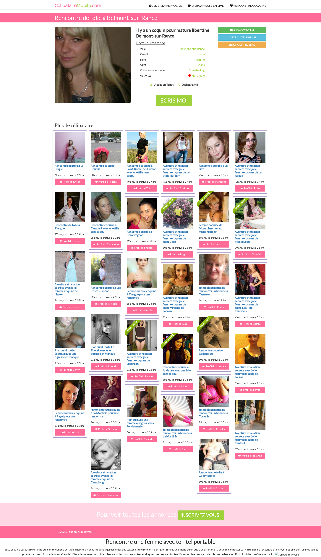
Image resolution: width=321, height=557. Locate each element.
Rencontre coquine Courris (102, 167)
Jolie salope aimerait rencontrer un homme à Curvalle (213, 413)
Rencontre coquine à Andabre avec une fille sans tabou (177, 370)
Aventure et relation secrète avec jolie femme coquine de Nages (67, 289)
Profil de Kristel (71, 307)
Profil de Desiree (179, 188)
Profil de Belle (251, 188)
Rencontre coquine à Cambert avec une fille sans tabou (105, 228)
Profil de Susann (107, 429)
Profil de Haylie (251, 389)
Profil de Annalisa (215, 366)
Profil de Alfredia (107, 303)
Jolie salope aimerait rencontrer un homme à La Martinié (177, 433)
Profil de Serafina (215, 488)
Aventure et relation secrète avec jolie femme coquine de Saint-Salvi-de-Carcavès (247, 304)
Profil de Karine (71, 241)
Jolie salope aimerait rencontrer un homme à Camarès (213, 291)
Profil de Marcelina (215, 181)
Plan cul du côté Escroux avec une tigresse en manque (67, 353)
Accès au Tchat (164, 84)
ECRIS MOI (174, 100)
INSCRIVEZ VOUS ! (201, 515)
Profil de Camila (251, 323)
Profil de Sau (179, 449)
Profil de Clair (179, 323)
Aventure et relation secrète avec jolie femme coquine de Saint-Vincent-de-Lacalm (175, 304)
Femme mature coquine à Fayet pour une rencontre (69, 416)
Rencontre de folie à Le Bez (213, 167)
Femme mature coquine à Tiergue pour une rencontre (141, 294)
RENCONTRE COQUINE (249, 5)
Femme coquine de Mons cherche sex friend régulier (210, 228)
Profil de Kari (71, 432)
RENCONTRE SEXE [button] (243, 44)
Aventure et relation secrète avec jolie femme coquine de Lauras (247, 372)
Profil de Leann (179, 386)
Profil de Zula (143, 188)
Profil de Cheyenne (107, 244)
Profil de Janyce (143, 376)
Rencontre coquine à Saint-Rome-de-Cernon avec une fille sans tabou (141, 170)
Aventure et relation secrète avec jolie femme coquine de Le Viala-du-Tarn (176, 170)
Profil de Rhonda (107, 366)
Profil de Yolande (143, 439)
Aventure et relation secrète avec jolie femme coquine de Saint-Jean (175, 236)
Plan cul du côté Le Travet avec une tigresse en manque (103, 350)
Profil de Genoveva (107, 495)
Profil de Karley (215, 307)
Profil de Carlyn (71, 369)
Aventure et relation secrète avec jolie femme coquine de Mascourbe (247, 236)
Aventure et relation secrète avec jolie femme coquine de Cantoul (247, 438)
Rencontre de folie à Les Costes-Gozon (106, 289)
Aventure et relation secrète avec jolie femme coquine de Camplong (103, 477)
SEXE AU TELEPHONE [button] (243, 37)
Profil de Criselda (215, 429)
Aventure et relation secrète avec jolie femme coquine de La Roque (248, 170)
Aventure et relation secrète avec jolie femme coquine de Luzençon (139, 358)
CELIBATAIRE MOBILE (166, 5)
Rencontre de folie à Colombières (211, 473)
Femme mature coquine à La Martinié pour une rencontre (105, 413)
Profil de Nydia (143, 310)
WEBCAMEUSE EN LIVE (207, 5)
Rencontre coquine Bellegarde (211, 351)
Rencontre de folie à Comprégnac (139, 233)
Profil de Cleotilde (251, 254)
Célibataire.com (78, 5)
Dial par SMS (190, 84)
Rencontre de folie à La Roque (69, 167)
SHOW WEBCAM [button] (243, 30)
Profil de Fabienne (251, 455)
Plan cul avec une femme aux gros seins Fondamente (140, 423)
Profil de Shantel (143, 247)
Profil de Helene (215, 244)
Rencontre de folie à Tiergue (67, 226)
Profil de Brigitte (179, 254)
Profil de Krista (71, 181)
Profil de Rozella (107, 181)
